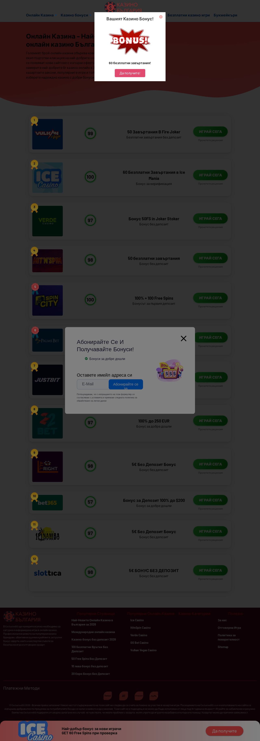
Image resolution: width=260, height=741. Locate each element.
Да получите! (130, 73)
